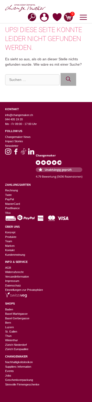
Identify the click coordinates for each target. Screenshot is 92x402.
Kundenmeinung (15, 254)
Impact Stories (14, 141)
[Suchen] (68, 79)
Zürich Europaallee (16, 349)
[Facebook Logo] (16, 153)
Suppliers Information (18, 366)
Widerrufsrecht (14, 272)
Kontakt (10, 250)
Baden (9, 309)
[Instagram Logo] (8, 153)
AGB (8, 267)
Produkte (10, 236)
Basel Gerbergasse (17, 318)
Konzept (10, 232)
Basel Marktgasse (16, 313)
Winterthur (11, 340)
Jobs (8, 375)
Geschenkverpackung (19, 379)
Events (9, 370)
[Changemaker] (46, 8)
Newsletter (11, 145)
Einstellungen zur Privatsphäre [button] (24, 289)
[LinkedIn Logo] (31, 153)
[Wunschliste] (57, 18)
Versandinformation (17, 276)
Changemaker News (18, 136)
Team (8, 241)
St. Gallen (11, 331)
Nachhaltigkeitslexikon (19, 362)
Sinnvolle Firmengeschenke (22, 384)
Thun (8, 335)
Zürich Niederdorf (16, 344)
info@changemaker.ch (19, 115)
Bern (8, 322)
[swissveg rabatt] (16, 296)
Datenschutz (13, 285)
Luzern (9, 327)
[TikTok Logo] (23, 153)
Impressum (12, 280)
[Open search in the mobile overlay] (30, 17)
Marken (10, 245)
